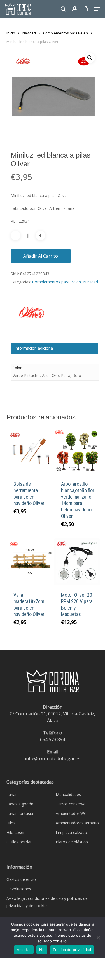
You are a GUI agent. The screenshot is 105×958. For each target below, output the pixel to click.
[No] (98, 937)
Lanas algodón (19, 804)
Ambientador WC (71, 813)
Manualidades (68, 794)
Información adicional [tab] (34, 348)
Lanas (11, 794)
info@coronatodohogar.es (52, 758)
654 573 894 (52, 739)
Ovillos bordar (19, 842)
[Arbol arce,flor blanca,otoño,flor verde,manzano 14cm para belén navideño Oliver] (77, 451)
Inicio (10, 32)
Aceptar (24, 949)
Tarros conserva (70, 804)
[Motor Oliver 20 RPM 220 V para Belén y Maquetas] (77, 561)
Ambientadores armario (77, 823)
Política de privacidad (72, 949)
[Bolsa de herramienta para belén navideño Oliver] (29, 451)
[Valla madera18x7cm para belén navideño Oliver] (29, 561)
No (42, 949)
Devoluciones (18, 888)
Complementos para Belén (65, 32)
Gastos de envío (21, 879)
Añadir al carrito (40, 256)
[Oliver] (32, 318)
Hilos (10, 823)
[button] (97, 9)
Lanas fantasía (19, 813)
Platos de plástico (72, 842)
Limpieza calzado (71, 832)
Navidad (29, 32)
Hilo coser (15, 832)
